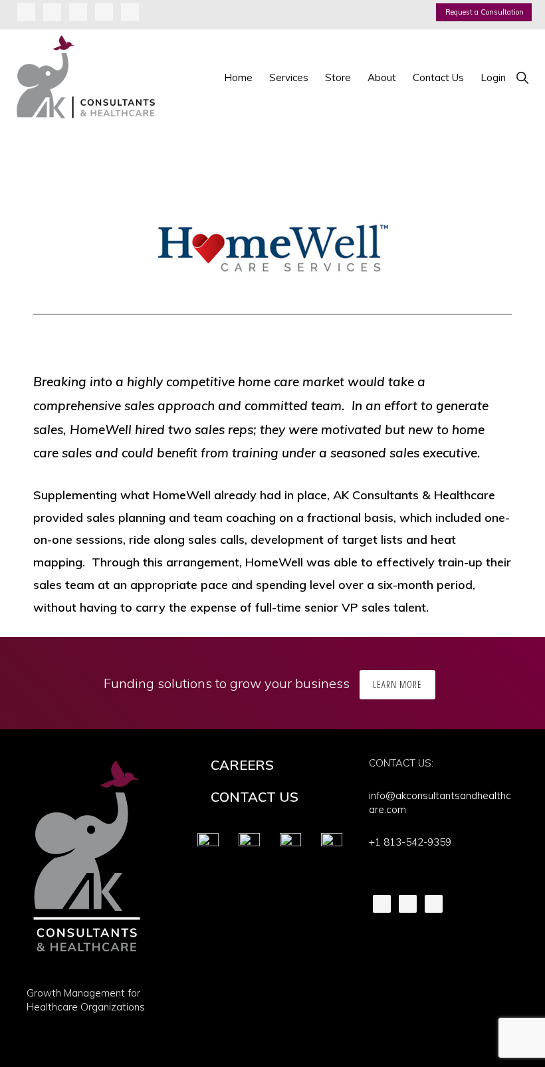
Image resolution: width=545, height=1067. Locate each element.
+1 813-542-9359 (410, 842)
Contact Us (254, 796)
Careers (242, 765)
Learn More (397, 684)
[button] (522, 77)
